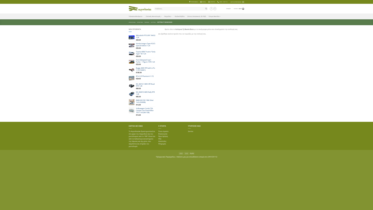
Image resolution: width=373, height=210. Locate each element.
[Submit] (206, 8)
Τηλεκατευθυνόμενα (135, 16)
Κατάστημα (140, 22)
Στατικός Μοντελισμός (153, 16)
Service (190, 131)
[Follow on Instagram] (214, 8)
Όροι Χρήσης (163, 136)
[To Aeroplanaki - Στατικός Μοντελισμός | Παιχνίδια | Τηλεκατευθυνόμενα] (140, 8)
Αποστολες (162, 141)
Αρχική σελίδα (132, 22)
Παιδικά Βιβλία (180, 16)
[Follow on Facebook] (211, 8)
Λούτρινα (153, 22)
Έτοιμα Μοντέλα (214, 16)
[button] (228, 8)
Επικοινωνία (162, 134)
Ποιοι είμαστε (163, 131)
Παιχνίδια (167, 16)
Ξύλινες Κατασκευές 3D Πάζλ (196, 16)
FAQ (159, 139)
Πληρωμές (162, 144)
